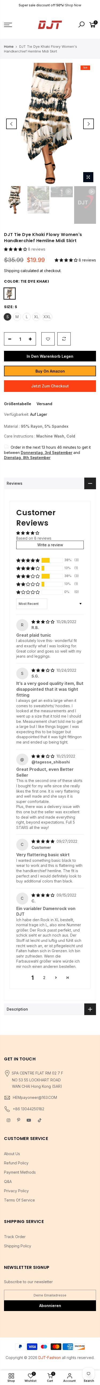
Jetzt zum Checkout (50, 386)
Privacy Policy (16, 1191)
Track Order (15, 1236)
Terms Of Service (19, 1200)
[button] (16, 249)
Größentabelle (17, 403)
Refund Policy (16, 1163)
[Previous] (11, 124)
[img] (43, 621)
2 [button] (44, 977)
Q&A (8, 1181)
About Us (12, 1153)
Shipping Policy (17, 1246)
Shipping (11, 270)
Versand (44, 403)
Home (9, 46)
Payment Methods (20, 1172)
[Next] (88, 124)
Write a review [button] (50, 545)
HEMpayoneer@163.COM (35, 1097)
